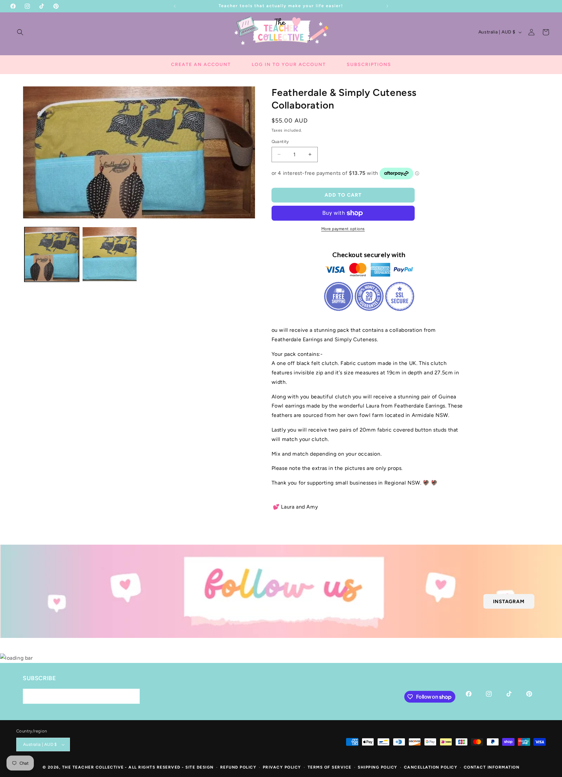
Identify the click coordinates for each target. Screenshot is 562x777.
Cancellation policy (431, 767)
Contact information (492, 767)
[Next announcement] (387, 6)
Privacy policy (282, 767)
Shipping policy (377, 767)
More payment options (343, 229)
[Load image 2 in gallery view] (109, 254)
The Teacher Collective (93, 767)
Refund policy (238, 767)
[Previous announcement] (174, 6)
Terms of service (330, 767)
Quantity (280, 141)
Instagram (509, 601)
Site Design (199, 767)
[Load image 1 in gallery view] (51, 254)
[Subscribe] (132, 696)
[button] (20, 32)
